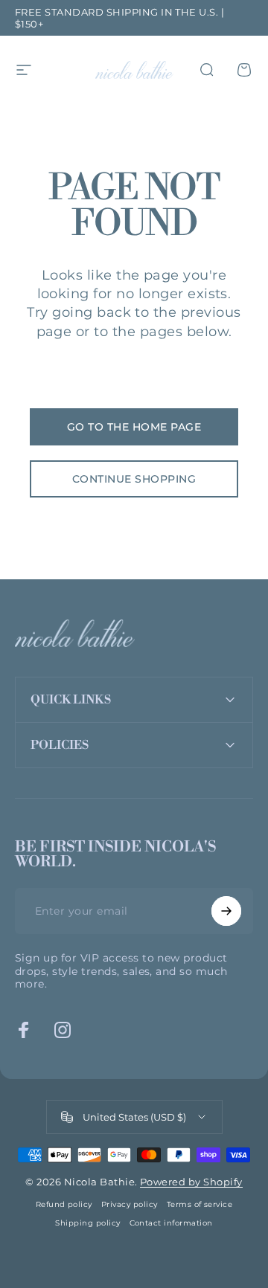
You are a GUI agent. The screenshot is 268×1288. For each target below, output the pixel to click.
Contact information (171, 1223)
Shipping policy (87, 1223)
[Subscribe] (226, 911)
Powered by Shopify (191, 1182)
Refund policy (64, 1204)
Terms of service (200, 1204)
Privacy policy (129, 1204)
